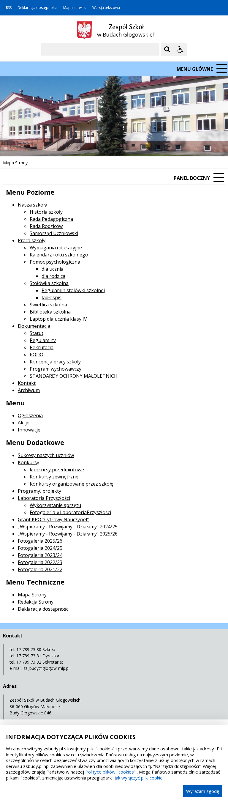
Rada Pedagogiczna (51, 219)
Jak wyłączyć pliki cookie (139, 778)
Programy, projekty (39, 491)
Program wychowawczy (55, 369)
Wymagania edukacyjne (56, 247)
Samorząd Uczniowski (54, 233)
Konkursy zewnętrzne (54, 476)
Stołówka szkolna (49, 283)
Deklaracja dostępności (37, 8)
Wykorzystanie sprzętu (55, 505)
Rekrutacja (41, 347)
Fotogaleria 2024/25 (40, 548)
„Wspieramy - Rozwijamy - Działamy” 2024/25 (68, 526)
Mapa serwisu (74, 8)
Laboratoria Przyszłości (44, 498)
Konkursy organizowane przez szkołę (71, 484)
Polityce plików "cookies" (110, 772)
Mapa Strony (32, 594)
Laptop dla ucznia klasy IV (58, 319)
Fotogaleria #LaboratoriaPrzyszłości (70, 512)
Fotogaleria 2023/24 (40, 555)
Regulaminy (43, 340)
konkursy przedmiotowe (57, 469)
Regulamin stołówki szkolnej (73, 290)
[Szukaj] (167, 49)
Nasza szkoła (32, 204)
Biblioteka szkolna (50, 311)
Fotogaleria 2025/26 (40, 541)
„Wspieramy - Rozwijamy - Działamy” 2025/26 (68, 533)
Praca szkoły (31, 240)
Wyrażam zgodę (202, 791)
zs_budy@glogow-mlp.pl (46, 668)
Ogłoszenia (30, 415)
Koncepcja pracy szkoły (55, 361)
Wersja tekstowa (106, 8)
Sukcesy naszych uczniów (46, 455)
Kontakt (27, 383)
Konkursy (28, 462)
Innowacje (29, 429)
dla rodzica (53, 276)
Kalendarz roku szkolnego (59, 254)
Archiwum (29, 390)
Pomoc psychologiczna (55, 262)
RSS (9, 8)
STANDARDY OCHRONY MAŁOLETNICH (74, 376)
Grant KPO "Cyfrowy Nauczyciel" (53, 519)
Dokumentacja (34, 326)
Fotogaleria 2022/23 (40, 562)
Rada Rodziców (46, 226)
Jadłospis (51, 297)
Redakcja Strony (35, 602)
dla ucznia (53, 269)
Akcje (23, 422)
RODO (36, 354)
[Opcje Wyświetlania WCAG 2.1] (180, 49)
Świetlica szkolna (48, 304)
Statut (36, 333)
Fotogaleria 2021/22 (40, 569)
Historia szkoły (46, 212)
